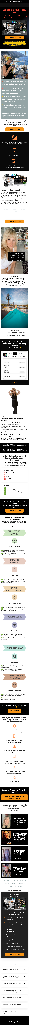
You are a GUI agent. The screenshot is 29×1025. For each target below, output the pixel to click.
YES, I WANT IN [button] (14, 711)
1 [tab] (12, 382)
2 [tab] (14, 382)
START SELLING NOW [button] (14, 37)
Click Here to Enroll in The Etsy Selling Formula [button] (14, 797)
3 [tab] (16, 382)
